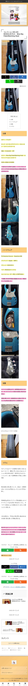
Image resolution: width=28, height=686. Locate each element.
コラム (12, 126)
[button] (18, 81)
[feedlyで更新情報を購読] (7, 550)
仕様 (12, 119)
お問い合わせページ (7, 668)
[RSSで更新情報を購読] (20, 550)
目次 (12, 116)
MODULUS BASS (7, 555)
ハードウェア (14, 121)
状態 (12, 124)
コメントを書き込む (14, 643)
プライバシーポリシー (7, 672)
